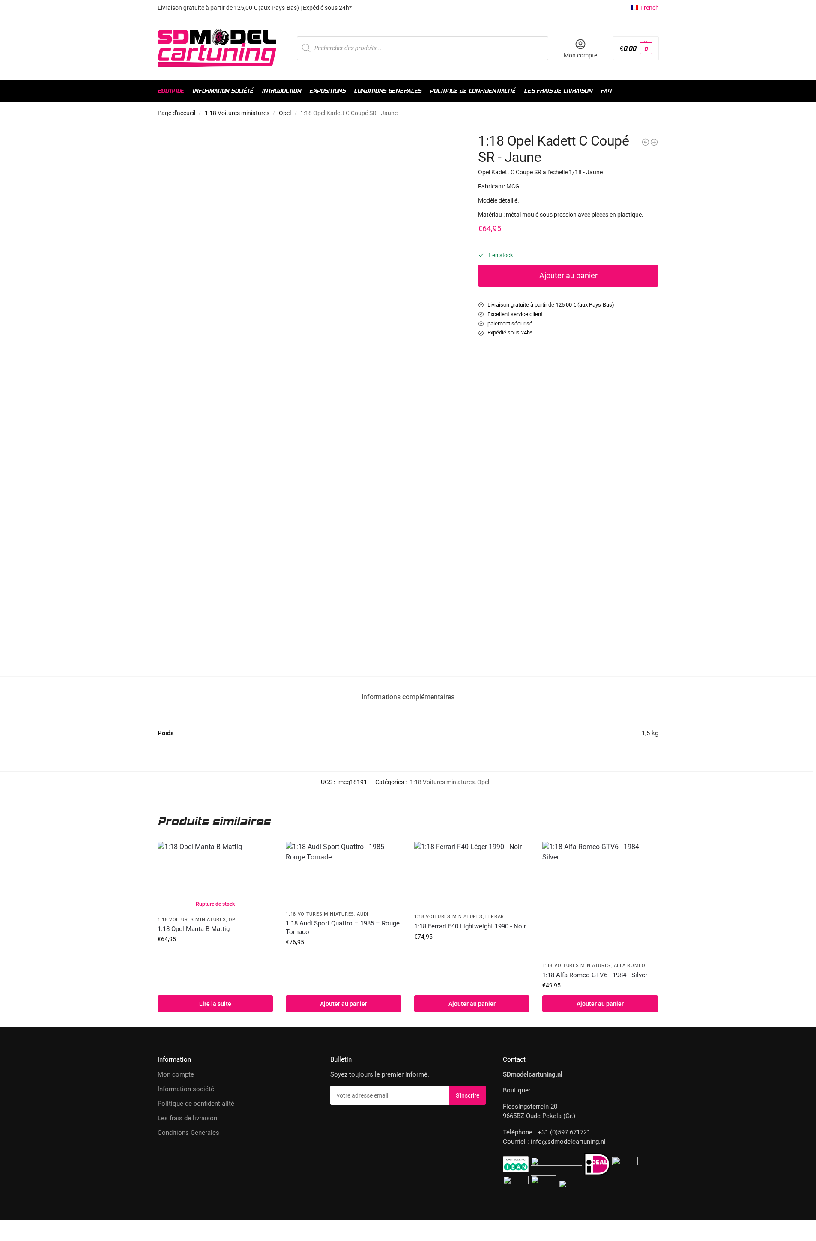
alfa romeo (630, 965)
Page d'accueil (176, 113)
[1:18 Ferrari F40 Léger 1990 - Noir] (472, 875)
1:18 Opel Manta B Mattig (194, 929)
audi (362, 914)
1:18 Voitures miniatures (237, 113)
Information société (186, 1089)
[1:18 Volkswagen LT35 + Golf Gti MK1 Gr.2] (654, 142)
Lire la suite (215, 1003)
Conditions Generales (188, 1133)
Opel (285, 113)
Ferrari (495, 916)
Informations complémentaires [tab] (408, 697)
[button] (635, 48)
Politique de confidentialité (196, 1103)
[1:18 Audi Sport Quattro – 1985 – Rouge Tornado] (343, 874)
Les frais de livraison (187, 1118)
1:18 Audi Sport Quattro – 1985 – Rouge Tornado (343, 927)
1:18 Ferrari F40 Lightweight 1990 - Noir (470, 926)
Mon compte (580, 55)
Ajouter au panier (568, 275)
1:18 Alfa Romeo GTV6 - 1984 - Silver (594, 975)
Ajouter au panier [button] (343, 1003)
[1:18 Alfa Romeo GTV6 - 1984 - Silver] (600, 900)
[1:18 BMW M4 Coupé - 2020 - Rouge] (645, 142)
